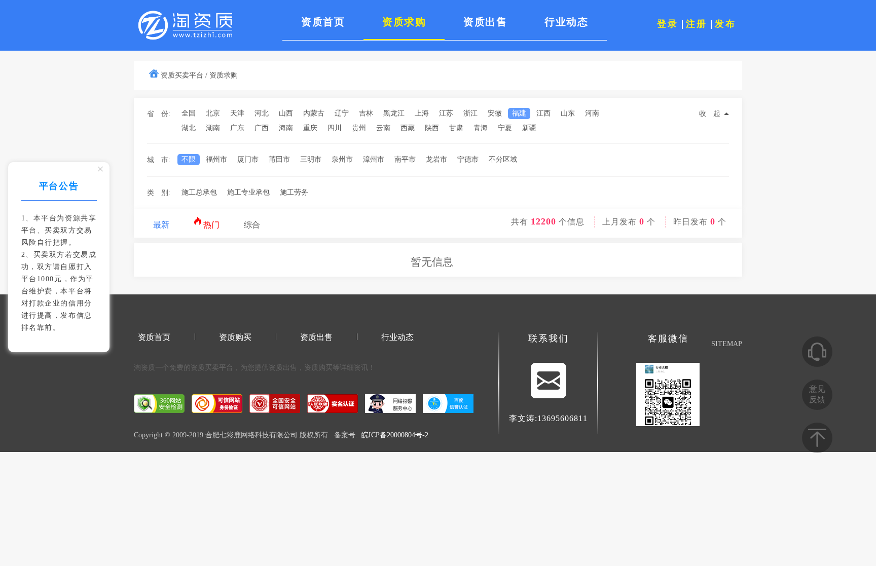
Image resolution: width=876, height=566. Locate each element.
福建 (519, 113)
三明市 (310, 159)
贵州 (359, 128)
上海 (422, 113)
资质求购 (223, 75)
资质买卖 (205, 367)
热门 (210, 224)
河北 (261, 113)
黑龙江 (394, 113)
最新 (161, 224)
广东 (237, 128)
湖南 (213, 128)
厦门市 (248, 159)
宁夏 (505, 128)
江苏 (446, 113)
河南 (592, 113)
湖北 (188, 128)
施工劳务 (294, 192)
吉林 (366, 113)
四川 (334, 128)
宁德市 (468, 159)
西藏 (407, 128)
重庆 (310, 128)
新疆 (529, 128)
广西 (261, 128)
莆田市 (279, 159)
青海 (480, 128)
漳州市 (373, 159)
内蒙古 (313, 113)
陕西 (432, 128)
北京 (213, 113)
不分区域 (503, 159)
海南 (286, 128)
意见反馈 (817, 394)
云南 (383, 128)
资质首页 (154, 337)
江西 (543, 113)
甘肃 (456, 128)
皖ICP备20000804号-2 (394, 435)
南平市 (405, 159)
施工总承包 (199, 192)
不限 (188, 159)
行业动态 (397, 337)
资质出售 (316, 337)
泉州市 (342, 159)
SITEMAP (726, 344)
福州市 (216, 159)
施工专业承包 (248, 192)
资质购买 (235, 337)
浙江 (470, 113)
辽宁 (342, 113)
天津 (237, 113)
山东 (568, 113)
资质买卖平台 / (184, 75)
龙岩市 (436, 159)
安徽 (495, 113)
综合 (252, 224)
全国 (188, 113)
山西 (286, 113)
